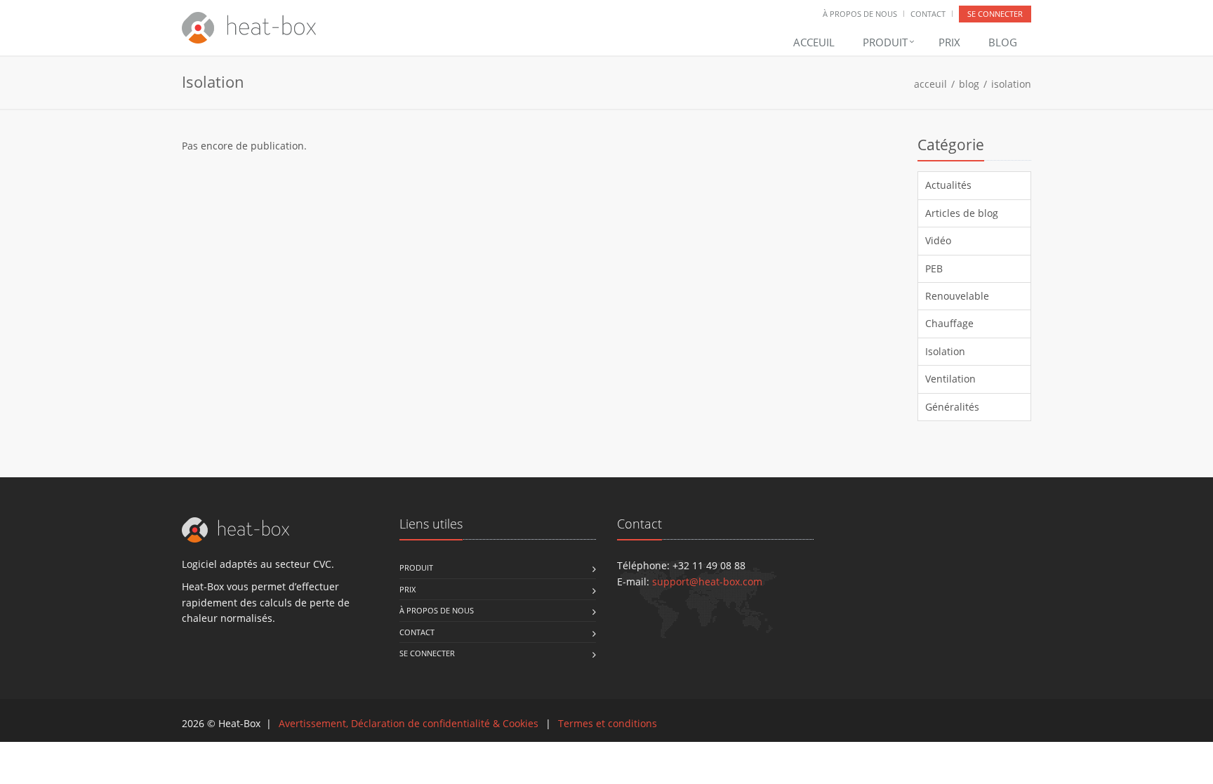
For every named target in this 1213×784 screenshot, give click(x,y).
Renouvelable (957, 296)
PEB (934, 268)
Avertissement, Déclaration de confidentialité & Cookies (408, 723)
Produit (886, 42)
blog (969, 84)
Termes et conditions (607, 723)
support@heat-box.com (707, 581)
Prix (949, 42)
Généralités (952, 406)
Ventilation (950, 378)
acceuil (930, 84)
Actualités (948, 185)
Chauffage (949, 323)
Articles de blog (961, 213)
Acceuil (814, 42)
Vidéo (938, 240)
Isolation (945, 351)
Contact (928, 13)
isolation (1011, 84)
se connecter (995, 13)
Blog (1002, 42)
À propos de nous (860, 13)
